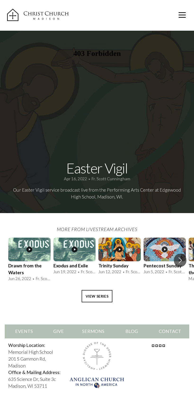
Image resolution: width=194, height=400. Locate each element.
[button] (180, 260)
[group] (29, 260)
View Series (97, 296)
